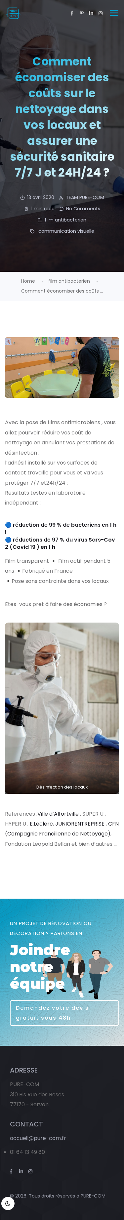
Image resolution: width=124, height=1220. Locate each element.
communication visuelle (66, 231)
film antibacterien (65, 220)
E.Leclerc (41, 824)
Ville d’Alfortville (58, 814)
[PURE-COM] (13, 13)
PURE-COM (93, 1196)
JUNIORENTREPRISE (79, 824)
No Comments (83, 208)
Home (28, 281)
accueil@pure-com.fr (38, 1138)
